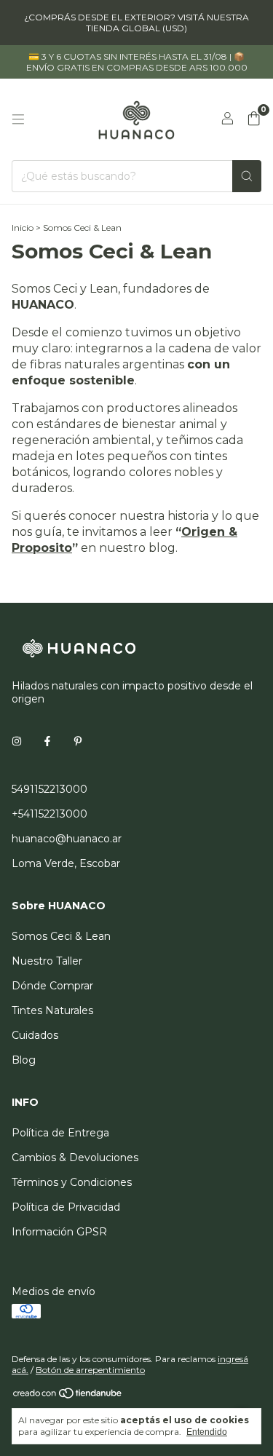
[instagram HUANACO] (17, 741)
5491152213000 (49, 789)
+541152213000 (49, 813)
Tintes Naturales (52, 1010)
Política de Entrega (60, 1132)
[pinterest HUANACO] (78, 741)
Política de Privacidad (66, 1207)
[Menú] (18, 119)
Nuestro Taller (47, 961)
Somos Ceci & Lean (61, 936)
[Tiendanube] (68, 1395)
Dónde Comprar (52, 985)
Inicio (22, 227)
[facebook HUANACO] (47, 741)
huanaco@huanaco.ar (67, 838)
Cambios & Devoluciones (75, 1157)
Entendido (206, 1432)
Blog (24, 1060)
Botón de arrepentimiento (90, 1369)
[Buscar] (246, 176)
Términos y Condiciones (72, 1182)
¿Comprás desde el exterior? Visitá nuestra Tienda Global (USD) (136, 22)
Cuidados (35, 1035)
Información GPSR (59, 1231)
